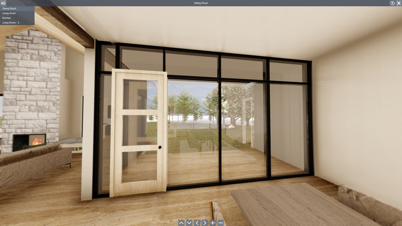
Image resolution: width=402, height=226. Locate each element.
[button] (17, 8)
